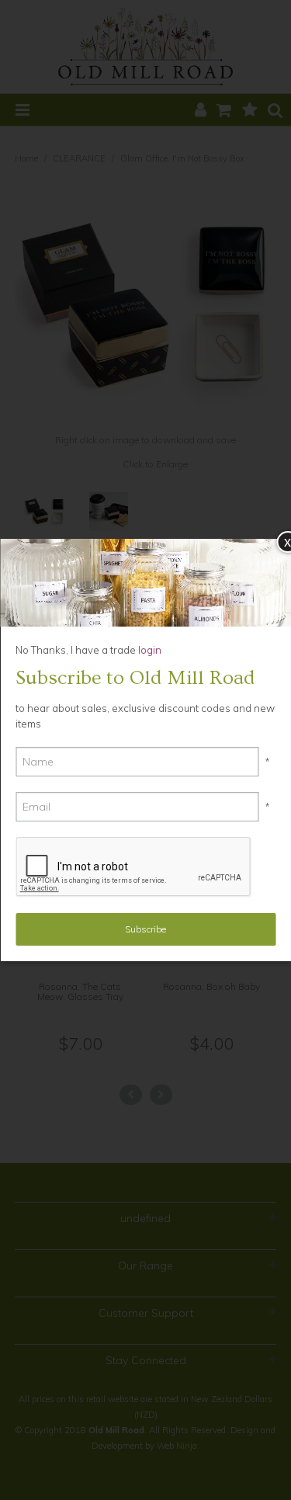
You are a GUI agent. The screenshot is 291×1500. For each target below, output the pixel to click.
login (148, 650)
